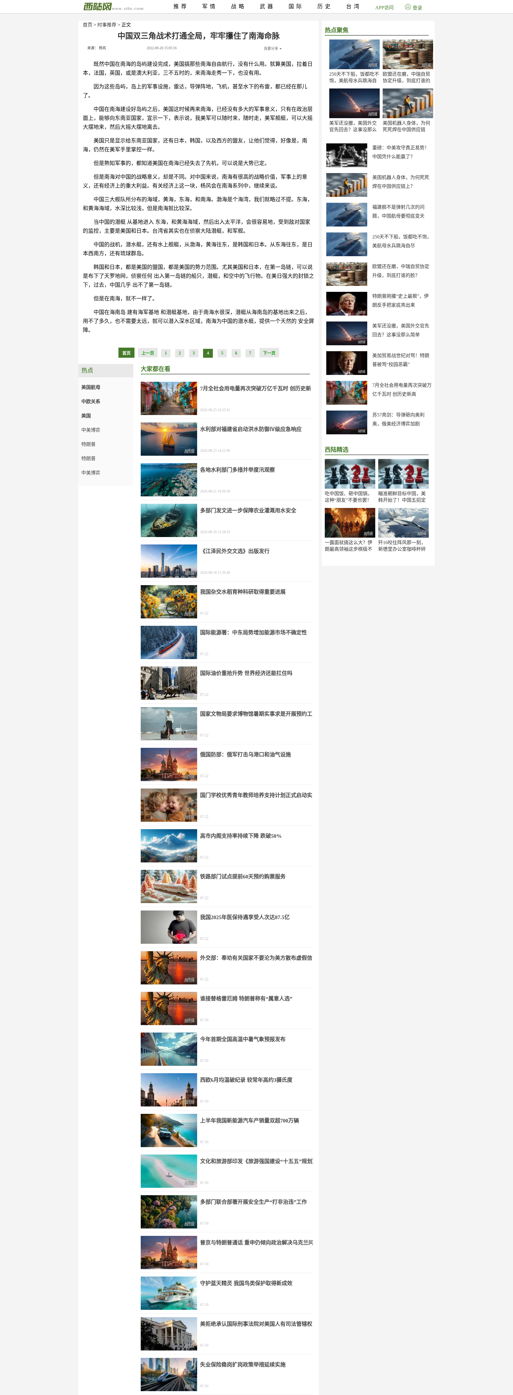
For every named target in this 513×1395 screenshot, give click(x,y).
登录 (417, 7)
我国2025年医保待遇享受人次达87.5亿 (245, 917)
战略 (238, 6)
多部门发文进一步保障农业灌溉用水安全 (248, 511)
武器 (267, 6)
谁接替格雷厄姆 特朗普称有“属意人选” (246, 999)
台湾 (354, 6)
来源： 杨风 (96, 48)
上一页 (148, 353)
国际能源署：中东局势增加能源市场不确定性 (253, 633)
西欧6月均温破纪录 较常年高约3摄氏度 (246, 1080)
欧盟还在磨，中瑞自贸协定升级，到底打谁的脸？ (406, 81)
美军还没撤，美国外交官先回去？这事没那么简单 (353, 130)
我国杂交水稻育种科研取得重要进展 (243, 592)
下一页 (269, 353)
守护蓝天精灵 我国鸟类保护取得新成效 (246, 1283)
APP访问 (384, 7)
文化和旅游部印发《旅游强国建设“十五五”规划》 (259, 1161)
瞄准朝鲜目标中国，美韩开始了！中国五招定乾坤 (402, 500)
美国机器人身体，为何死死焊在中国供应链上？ (406, 130)
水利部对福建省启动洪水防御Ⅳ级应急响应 (251, 429)
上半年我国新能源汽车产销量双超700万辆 (249, 1121)
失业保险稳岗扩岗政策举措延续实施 (243, 1365)
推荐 (181, 6)
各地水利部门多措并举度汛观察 (237, 470)
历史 (325, 6)
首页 (87, 24)
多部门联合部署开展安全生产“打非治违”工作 (253, 1202)
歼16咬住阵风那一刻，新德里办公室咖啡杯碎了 (402, 549)
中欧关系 (90, 401)
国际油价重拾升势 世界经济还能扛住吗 (246, 673)
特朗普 (88, 444)
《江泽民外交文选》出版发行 (235, 551)
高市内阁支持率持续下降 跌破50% (241, 836)
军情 (210, 6)
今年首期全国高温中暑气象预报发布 (243, 1039)
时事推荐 (106, 24)
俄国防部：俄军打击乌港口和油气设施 (245, 755)
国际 (296, 6)
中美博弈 (90, 430)
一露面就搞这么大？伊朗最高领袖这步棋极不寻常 (348, 549)
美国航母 (90, 387)
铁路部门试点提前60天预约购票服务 (243, 877)
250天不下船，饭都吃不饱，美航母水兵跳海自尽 (354, 81)
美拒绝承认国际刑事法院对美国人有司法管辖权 (256, 1324)
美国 (86, 415)
